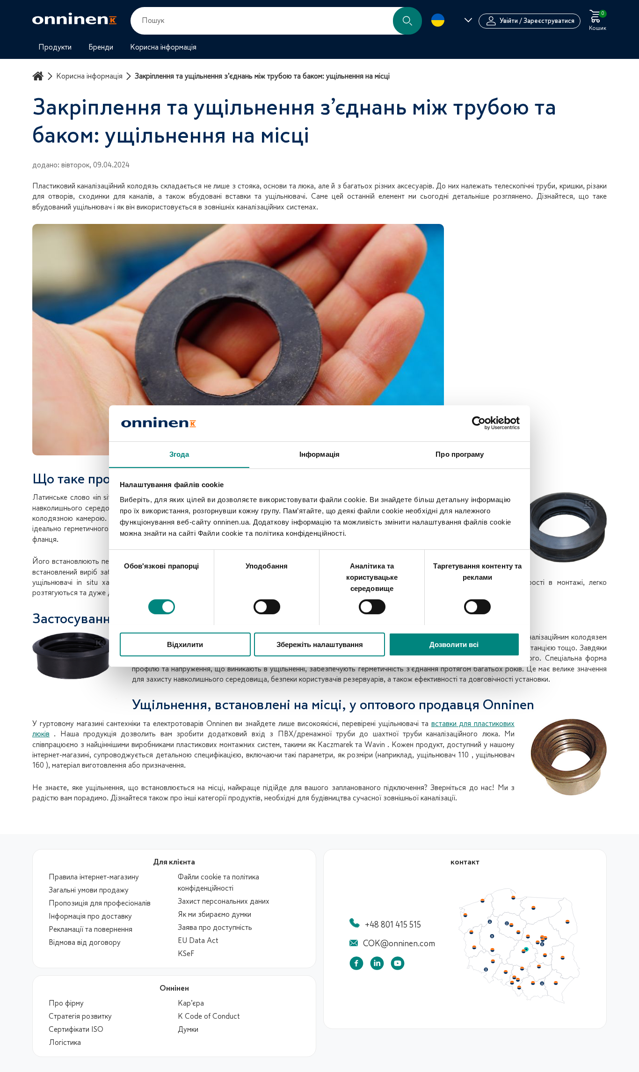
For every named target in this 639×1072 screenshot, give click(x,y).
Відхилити (185, 644)
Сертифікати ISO (76, 1029)
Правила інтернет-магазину (94, 877)
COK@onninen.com (399, 943)
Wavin (374, 744)
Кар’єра (191, 1003)
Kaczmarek (335, 744)
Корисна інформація (89, 76)
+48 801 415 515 (393, 925)
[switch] (267, 606)
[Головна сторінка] (39, 76)
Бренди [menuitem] (100, 47)
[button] (407, 21)
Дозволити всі (454, 644)
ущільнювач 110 (443, 755)
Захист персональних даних (223, 901)
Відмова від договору (85, 942)
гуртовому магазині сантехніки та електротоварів (121, 723)
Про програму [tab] (460, 454)
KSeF (186, 953)
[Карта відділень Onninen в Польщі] (519, 1001)
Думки (188, 1029)
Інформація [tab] (319, 454)
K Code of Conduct (209, 1016)
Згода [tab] (179, 454)
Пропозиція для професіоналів (100, 903)
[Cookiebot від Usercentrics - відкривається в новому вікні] (479, 423)
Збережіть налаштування (319, 644)
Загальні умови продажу (89, 890)
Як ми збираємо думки (214, 914)
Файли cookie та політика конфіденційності (218, 882)
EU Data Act (198, 940)
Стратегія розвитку (80, 1016)
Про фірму (66, 1003)
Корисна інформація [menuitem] (163, 47)
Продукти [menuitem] (55, 47)
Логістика (65, 1042)
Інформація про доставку (90, 916)
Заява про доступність (215, 927)
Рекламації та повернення (90, 929)
